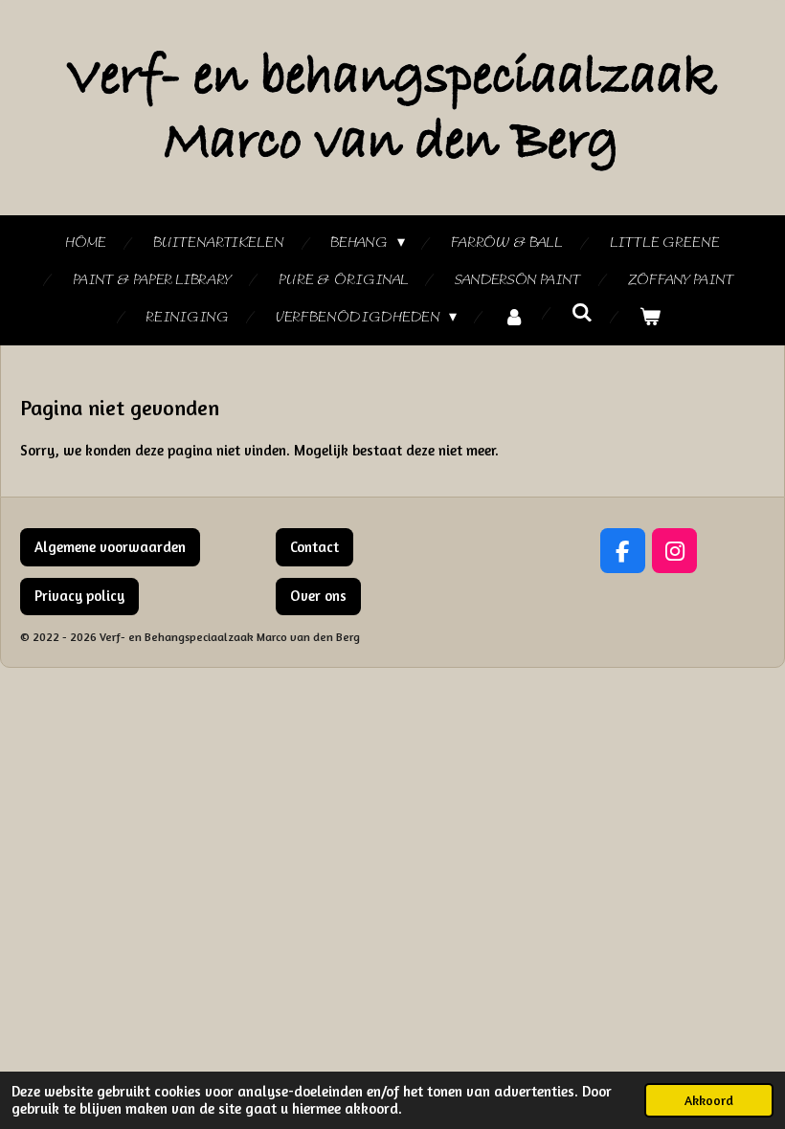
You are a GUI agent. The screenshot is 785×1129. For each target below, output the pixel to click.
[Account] (514, 318)
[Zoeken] (582, 313)
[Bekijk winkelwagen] (650, 318)
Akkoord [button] (708, 1100)
